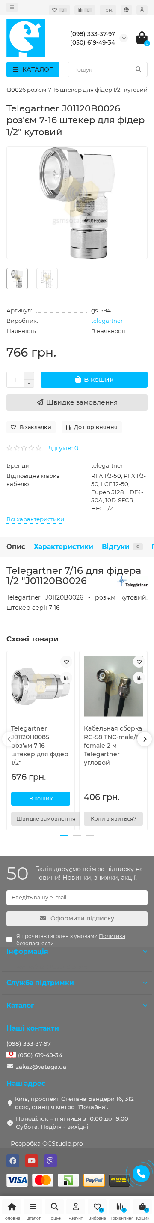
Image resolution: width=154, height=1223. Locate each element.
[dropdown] (12, 7)
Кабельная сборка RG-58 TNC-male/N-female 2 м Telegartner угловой (113, 746)
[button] (64, 835)
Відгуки (120, 547)
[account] (142, 10)
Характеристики (63, 547)
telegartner (107, 320)
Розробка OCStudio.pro (47, 1144)
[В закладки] (66, 662)
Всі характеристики (35, 519)
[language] (126, 10)
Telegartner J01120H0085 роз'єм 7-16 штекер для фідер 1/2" (39, 746)
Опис (15, 547)
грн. (108, 10)
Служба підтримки (40, 983)
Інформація (27, 951)
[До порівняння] (66, 678)
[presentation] (9, 739)
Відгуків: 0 (62, 448)
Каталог (20, 1005)
